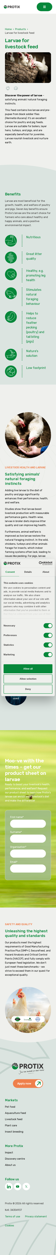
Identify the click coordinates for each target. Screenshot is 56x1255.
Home (8, 29)
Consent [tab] (10, 572)
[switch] (48, 635)
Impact (9, 1152)
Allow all (28, 668)
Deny (28, 689)
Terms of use (12, 1216)
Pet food (10, 1106)
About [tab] (45, 572)
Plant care (11, 1125)
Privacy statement (36, 1216)
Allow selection (28, 678)
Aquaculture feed (15, 1113)
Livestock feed (13, 1119)
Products (20, 29)
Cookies (9, 1225)
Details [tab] (28, 572)
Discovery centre (15, 1158)
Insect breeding (14, 1131)
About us (10, 1165)
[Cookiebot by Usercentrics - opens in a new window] (39, 563)
